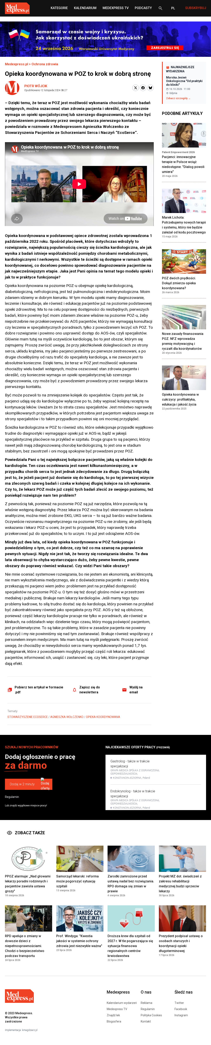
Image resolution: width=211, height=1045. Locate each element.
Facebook (181, 1009)
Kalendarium (85, 8)
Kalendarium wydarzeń (122, 1003)
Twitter (179, 1003)
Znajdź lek (113, 1015)
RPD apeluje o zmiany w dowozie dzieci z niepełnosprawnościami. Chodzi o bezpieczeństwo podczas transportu (24, 946)
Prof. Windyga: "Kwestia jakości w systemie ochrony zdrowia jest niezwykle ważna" (79, 941)
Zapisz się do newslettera (89, 689)
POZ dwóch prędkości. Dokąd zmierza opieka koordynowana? (179, 283)
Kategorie (59, 8)
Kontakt (146, 1021)
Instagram (181, 1015)
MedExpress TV (116, 8)
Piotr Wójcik (35, 86)
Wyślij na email (136, 689)
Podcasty (143, 8)
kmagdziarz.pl (30, 1030)
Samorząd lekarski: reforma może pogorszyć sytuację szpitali (77, 881)
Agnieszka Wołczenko (66, 717)
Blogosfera (114, 1021)
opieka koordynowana (103, 717)
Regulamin (12, 797)
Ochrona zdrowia (45, 64)
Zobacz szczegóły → (178, 98)
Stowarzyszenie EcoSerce (27, 717)
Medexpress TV (117, 1009)
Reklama (146, 1003)
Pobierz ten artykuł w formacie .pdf (39, 689)
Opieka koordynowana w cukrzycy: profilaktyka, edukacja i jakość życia (180, 399)
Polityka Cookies (151, 1015)
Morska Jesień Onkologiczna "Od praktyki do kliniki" (184, 81)
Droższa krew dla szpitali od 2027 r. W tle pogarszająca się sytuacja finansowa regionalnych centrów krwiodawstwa (130, 946)
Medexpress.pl (16, 64)
